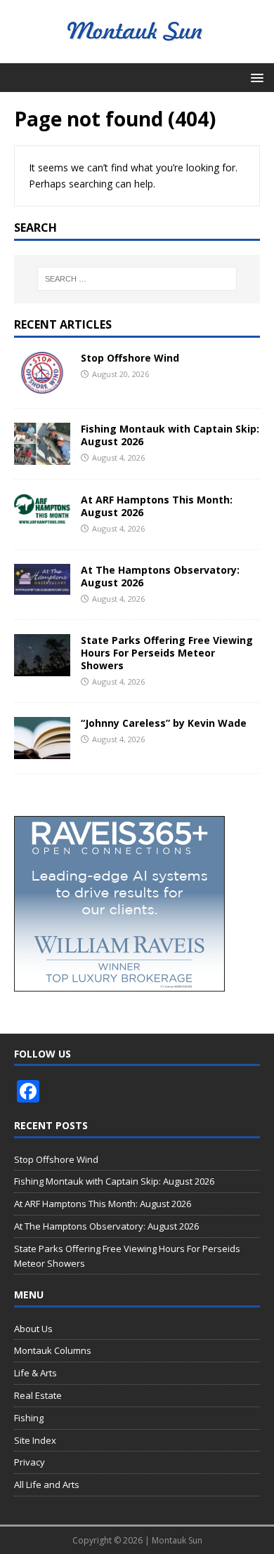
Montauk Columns (52, 1350)
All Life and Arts (46, 1484)
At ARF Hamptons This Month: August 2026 (157, 506)
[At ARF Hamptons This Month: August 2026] (42, 515)
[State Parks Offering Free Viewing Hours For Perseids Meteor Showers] (42, 668)
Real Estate (38, 1395)
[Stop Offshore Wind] (42, 385)
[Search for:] (137, 279)
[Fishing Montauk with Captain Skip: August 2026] (42, 456)
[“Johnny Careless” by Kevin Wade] (42, 751)
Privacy (29, 1462)
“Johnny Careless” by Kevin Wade (164, 723)
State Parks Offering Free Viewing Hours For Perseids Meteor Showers (167, 652)
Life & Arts (35, 1373)
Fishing (29, 1417)
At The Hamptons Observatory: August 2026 (160, 576)
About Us (33, 1328)
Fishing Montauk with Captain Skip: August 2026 (170, 435)
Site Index (35, 1440)
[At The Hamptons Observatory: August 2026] (42, 586)
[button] (254, 77)
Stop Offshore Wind (130, 357)
